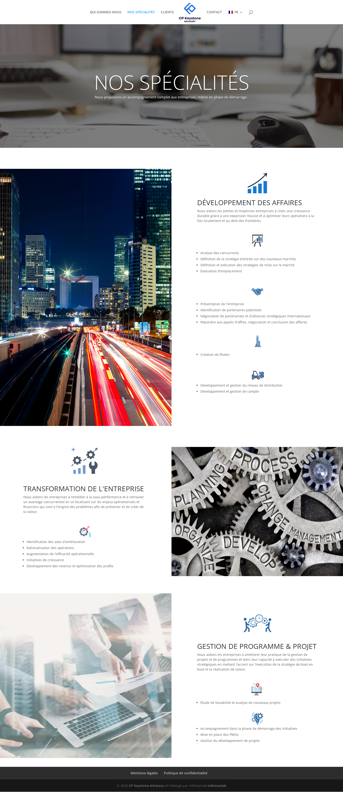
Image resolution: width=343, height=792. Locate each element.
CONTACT (214, 12)
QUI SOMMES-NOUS (105, 12)
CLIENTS (167, 12)
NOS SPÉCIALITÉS (141, 12)
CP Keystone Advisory (146, 785)
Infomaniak (217, 785)
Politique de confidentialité (185, 773)
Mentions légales (144, 773)
